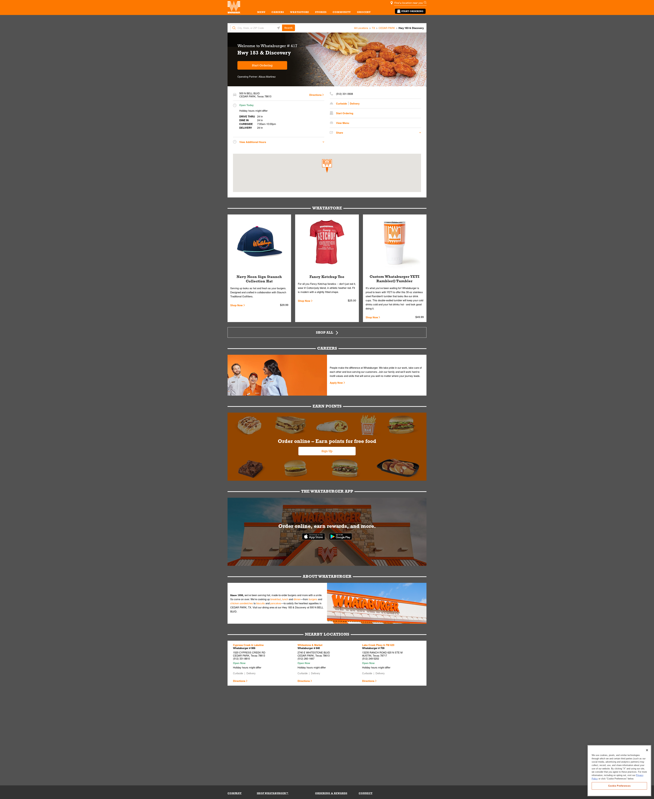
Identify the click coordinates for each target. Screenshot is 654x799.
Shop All (324, 332)
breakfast (275, 599)
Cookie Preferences (619, 785)
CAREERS (277, 12)
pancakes (275, 603)
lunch (285, 599)
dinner (297, 599)
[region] (619, 770)
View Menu (342, 123)
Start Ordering (412, 11)
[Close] (647, 750)
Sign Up (327, 451)
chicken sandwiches (241, 603)
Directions (315, 95)
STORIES (320, 12)
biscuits (260, 603)
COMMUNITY (342, 12)
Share (339, 132)
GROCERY (364, 12)
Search (288, 27)
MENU (261, 12)
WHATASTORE (299, 12)
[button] (327, 166)
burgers (313, 599)
